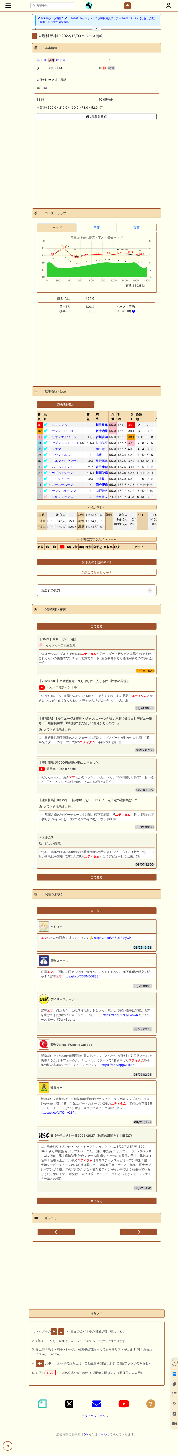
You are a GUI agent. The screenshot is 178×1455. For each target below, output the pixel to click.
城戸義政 (102, 491)
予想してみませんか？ (96, 572)
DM (86, 1434)
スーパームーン (62, 484)
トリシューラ (61, 479)
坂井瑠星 (102, 431)
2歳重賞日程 (98, 116)
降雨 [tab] (137, 227)
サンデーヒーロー (64, 431)
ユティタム (59, 425)
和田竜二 (102, 449)
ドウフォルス (61, 455)
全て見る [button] (97, 626)
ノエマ (56, 449)
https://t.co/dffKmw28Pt (58, 1112)
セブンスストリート (65, 443)
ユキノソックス (62, 497)
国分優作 (102, 484)
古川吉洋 (102, 437)
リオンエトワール (64, 437)
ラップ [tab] (56, 227)
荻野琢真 (102, 461)
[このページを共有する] (7, 1446)
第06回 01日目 (51, 60)
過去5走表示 (65, 404)
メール (102, 1434)
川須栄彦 (102, 473)
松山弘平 (102, 443)
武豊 (99, 455)
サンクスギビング (64, 491)
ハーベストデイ (62, 467)
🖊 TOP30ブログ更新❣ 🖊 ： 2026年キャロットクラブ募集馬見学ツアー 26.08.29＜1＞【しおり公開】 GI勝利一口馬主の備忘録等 (97, 20)
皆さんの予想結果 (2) (96, 562)
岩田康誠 (102, 467)
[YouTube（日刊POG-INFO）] (124, 1404)
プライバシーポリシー (96, 1416)
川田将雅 (102, 425)
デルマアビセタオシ (65, 461)
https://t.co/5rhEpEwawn (120, 1015)
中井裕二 (102, 479)
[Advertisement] (96, 161)
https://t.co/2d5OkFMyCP (112, 937)
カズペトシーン (62, 473)
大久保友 (102, 497)
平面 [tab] (97, 227)
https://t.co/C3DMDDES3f (81, 976)
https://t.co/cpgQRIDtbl (118, 1065)
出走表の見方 (50, 590)
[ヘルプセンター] (150, 1403)
